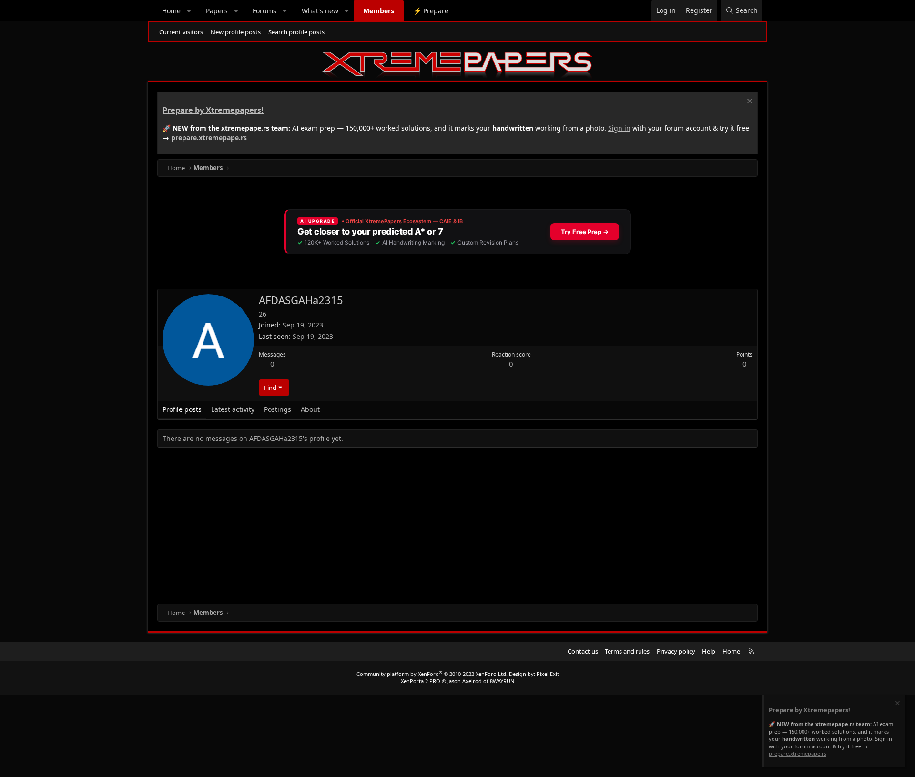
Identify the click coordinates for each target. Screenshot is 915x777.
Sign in (619, 128)
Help (708, 651)
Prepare (430, 10)
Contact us (583, 651)
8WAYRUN (502, 681)
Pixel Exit (548, 673)
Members (378, 10)
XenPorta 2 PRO (420, 681)
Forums (264, 10)
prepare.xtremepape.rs (209, 137)
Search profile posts (296, 32)
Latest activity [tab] (232, 409)
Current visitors (181, 32)
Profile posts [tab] (182, 409)
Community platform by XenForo (432, 673)
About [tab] (310, 409)
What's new (320, 10)
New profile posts (236, 32)
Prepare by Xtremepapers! (213, 110)
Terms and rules (627, 651)
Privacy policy (676, 651)
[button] (189, 10)
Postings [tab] (277, 409)
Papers (217, 10)
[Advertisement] (443, 527)
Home (171, 10)
